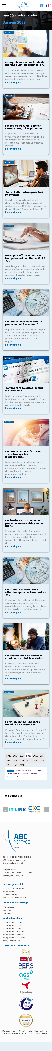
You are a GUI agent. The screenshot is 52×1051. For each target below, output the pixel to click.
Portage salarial (10, 891)
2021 (42, 756)
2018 (22, 760)
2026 (8, 756)
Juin (39, 770)
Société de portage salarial (15, 888)
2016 (35, 760)
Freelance (7, 910)
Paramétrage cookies (13, 1033)
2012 (22, 765)
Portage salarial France (13, 922)
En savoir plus (13, 82)
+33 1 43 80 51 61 (9, 878)
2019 (15, 760)
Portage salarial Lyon (12, 928)
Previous (5, 809)
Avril (30, 770)
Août (15, 774)
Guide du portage (10, 894)
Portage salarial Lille (11, 940)
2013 (15, 765)
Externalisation (9, 907)
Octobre (33, 774)
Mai (34, 770)
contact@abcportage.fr (13, 875)
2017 (29, 760)
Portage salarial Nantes (13, 934)
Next (46, 809)
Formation (7, 913)
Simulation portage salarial (14, 897)
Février (18, 770)
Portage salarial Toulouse (14, 937)
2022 (35, 756)
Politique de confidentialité (36, 1033)
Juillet (9, 774)
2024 (22, 756)
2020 (8, 760)
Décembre (22, 777)
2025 (15, 756)
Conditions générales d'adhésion (33, 1031)
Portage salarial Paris (12, 925)
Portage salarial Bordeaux (14, 931)
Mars (24, 770)
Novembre (11, 777)
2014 (9, 765)
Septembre (23, 774)
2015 (42, 760)
